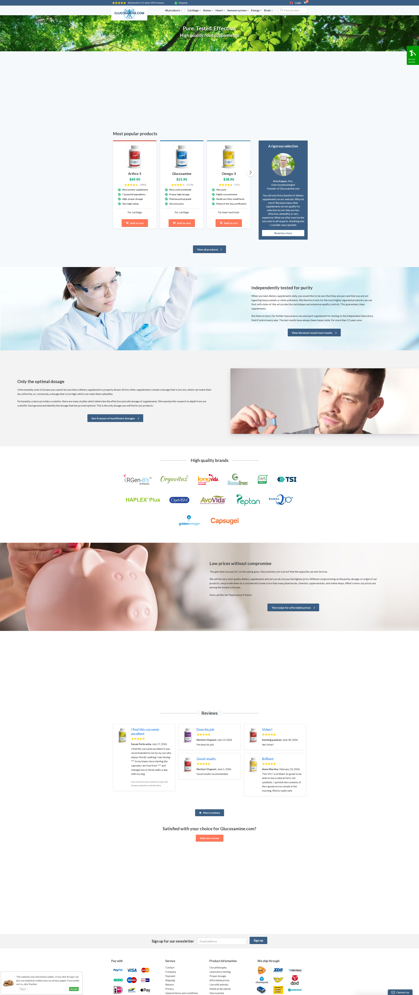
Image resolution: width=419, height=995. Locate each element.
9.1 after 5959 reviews (146, 2)
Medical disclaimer (220, 988)
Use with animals (219, 984)
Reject (23, 989)
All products (172, 10)
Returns (169, 984)
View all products (207, 249)
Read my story (283, 233)
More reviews (211, 812)
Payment (170, 975)
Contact (169, 967)
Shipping (183, 2)
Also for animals (411, 60)
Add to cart (137, 223)
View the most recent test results (312, 332)
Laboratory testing (220, 971)
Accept (73, 989)
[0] (305, 3)
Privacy (169, 988)
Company (170, 971)
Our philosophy (218, 967)
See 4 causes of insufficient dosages (113, 418)
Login (298, 3)
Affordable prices (219, 980)
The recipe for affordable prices (291, 607)
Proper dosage (218, 975)
